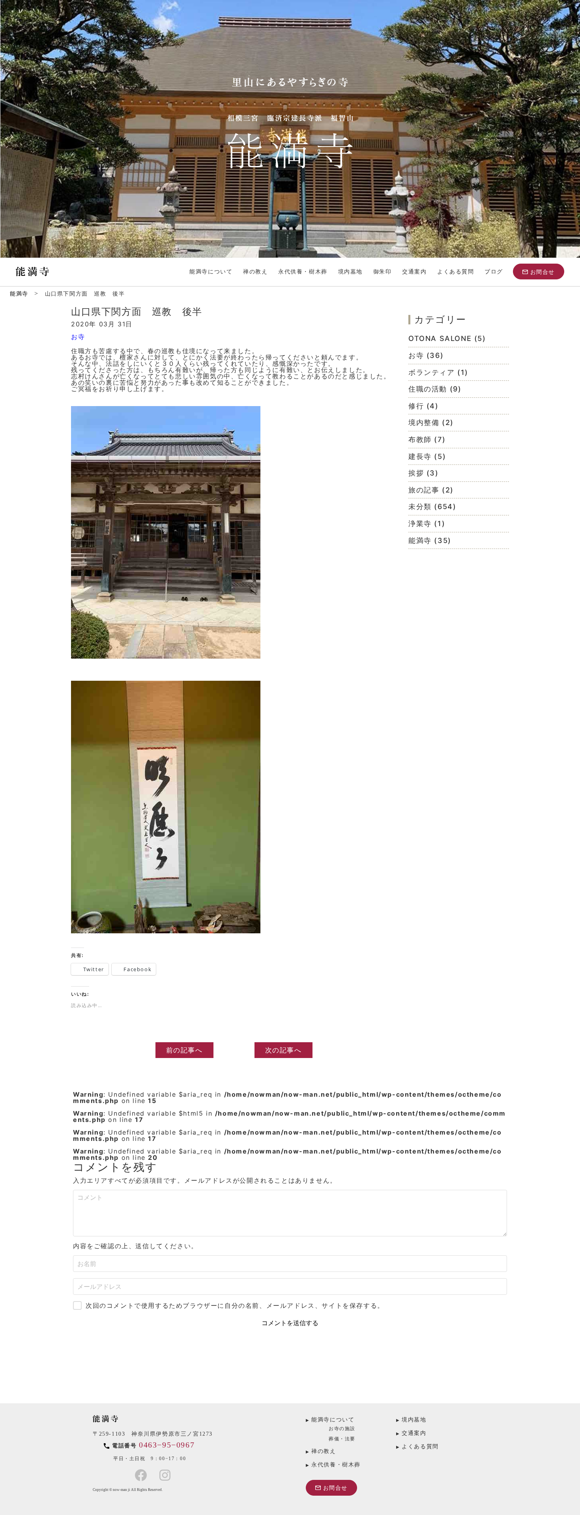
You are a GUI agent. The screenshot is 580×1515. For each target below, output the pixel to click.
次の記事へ (283, 1050)
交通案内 (414, 272)
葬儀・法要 (342, 1439)
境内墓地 (350, 272)
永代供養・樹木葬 (302, 272)
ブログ (494, 272)
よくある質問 (455, 272)
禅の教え (255, 272)
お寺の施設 (342, 1428)
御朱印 (382, 272)
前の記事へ (184, 1050)
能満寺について (210, 272)
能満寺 (19, 294)
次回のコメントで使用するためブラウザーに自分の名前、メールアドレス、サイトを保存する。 (235, 1305)
